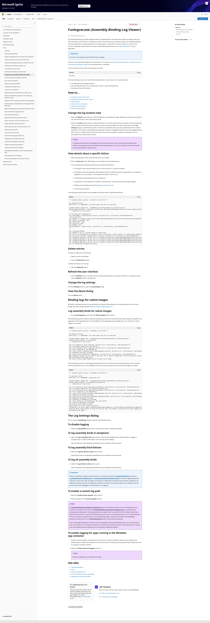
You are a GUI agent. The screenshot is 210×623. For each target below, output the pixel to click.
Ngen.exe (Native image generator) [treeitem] (14, 111)
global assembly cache (106, 185)
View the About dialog (78, 108)
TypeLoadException (125, 46)
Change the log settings (78, 106)
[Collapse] (34, 23)
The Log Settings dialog (182, 32)
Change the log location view (80, 97)
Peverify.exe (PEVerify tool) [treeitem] (12, 114)
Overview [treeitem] (7, 51)
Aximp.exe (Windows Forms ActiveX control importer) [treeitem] (19, 57)
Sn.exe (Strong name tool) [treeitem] (12, 132)
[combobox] (18, 26)
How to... (178, 27)
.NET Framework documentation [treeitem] (12, 30)
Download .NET (203, 19)
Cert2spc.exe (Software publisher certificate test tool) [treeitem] (19, 63)
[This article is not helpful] (191, 40)
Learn (70, 24)
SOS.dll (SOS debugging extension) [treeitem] (14, 135)
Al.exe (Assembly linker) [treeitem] (11, 53)
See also (178, 34)
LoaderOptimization (122, 476)
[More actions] (140, 24)
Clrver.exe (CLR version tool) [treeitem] (12, 68)
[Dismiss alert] (206, 3)
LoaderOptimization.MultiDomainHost (107, 478)
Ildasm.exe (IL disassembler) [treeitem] (12, 83)
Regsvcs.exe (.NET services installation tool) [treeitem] (16, 120)
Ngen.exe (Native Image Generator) (101, 307)
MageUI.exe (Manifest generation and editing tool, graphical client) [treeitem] (18, 96)
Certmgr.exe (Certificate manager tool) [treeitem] (15, 65)
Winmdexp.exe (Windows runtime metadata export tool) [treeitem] (19, 151)
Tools (72, 569)
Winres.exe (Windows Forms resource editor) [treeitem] (17, 158)
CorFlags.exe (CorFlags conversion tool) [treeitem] (15, 71)
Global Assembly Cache (78, 572)
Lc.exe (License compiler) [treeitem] (11, 89)
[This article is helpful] (189, 40)
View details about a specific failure (82, 99)
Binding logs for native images (184, 29)
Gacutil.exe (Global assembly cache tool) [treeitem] (16, 77)
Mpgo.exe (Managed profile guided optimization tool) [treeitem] (19, 108)
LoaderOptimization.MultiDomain (80, 478)
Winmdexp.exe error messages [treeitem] (13, 155)
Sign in (206, 14)
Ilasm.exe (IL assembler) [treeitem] (11, 80)
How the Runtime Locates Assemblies (82, 574)
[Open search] (202, 14)
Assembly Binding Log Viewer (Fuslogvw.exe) (86, 507)
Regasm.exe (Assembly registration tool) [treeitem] (16, 117)
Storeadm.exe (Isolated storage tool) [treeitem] (14, 141)
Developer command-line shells (81, 576)
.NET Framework (82, 24)
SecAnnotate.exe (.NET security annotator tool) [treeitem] (17, 126)
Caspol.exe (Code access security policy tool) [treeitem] (17, 59)
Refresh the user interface (79, 104)
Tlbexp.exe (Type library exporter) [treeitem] (14, 144)
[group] (105, 221)
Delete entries (75, 102)
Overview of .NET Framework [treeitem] (11, 33)
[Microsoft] (3, 14)
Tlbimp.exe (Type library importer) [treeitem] (14, 147)
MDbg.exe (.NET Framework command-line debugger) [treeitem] (19, 100)
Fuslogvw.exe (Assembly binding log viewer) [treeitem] (17, 74)
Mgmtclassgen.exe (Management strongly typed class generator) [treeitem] (19, 104)
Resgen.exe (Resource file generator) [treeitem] (15, 123)
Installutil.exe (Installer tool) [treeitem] (12, 86)
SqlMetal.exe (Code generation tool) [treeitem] (14, 138)
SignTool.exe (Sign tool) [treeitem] (11, 129)
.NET (75, 24)
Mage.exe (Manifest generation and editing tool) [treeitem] (18, 92)
